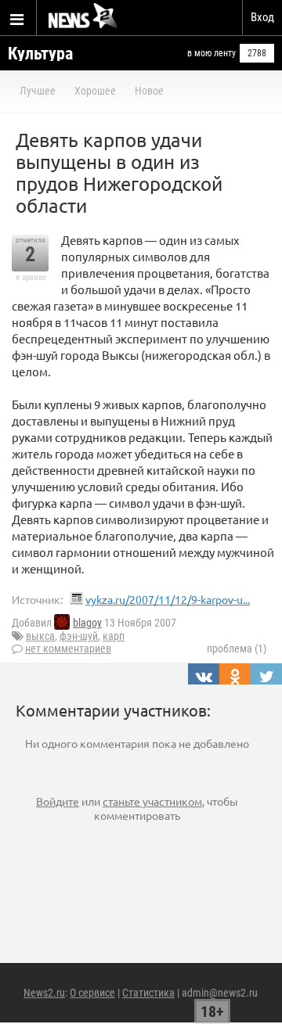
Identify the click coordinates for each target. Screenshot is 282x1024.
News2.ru (44, 992)
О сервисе (92, 992)
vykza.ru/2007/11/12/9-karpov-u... (167, 599)
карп (114, 636)
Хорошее (95, 90)
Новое (149, 90)
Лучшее (38, 90)
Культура (40, 53)
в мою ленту (211, 53)
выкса (40, 636)
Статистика (148, 992)
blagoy (87, 622)
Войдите (57, 801)
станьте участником (152, 801)
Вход (262, 17)
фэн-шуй (79, 636)
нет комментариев (68, 648)
